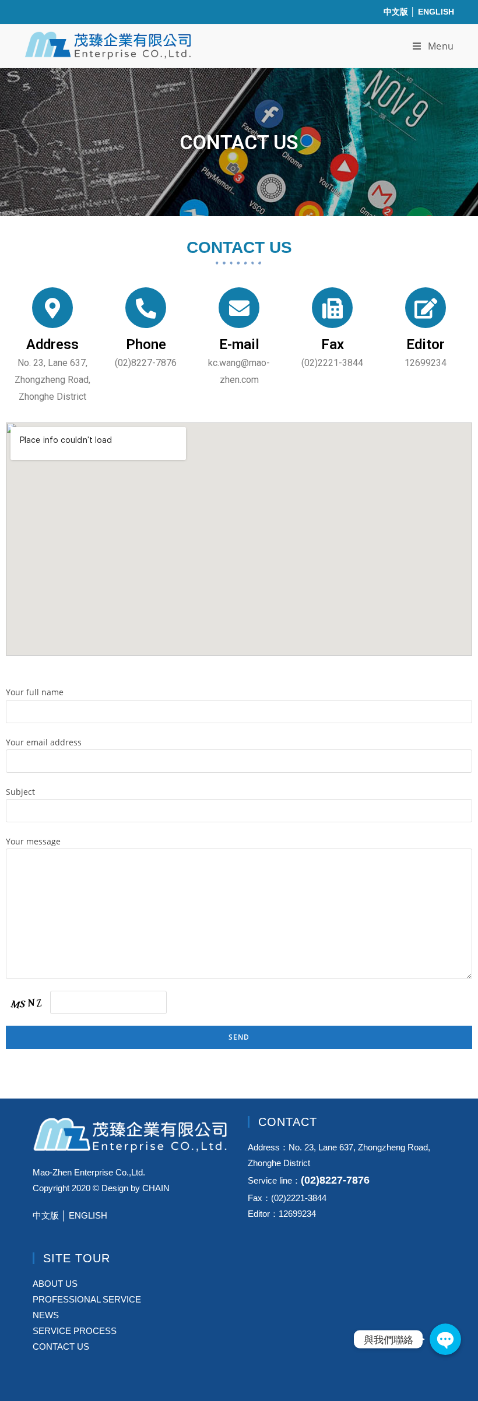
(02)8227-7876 (335, 1180)
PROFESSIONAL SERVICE (87, 1299)
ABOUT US (55, 1284)
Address (52, 344)
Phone (146, 344)
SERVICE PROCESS (75, 1331)
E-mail (239, 344)
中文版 (396, 11)
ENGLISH (436, 11)
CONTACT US (61, 1346)
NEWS (46, 1315)
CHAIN (156, 1188)
